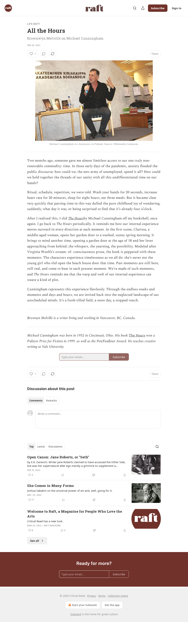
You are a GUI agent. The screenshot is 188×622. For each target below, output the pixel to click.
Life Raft (33, 23)
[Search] (134, 8)
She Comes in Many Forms (50, 485)
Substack (75, 614)
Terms (102, 596)
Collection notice (118, 596)
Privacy (91, 596)
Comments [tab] (35, 400)
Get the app (112, 605)
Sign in (176, 8)
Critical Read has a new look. (45, 521)
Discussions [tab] (55, 446)
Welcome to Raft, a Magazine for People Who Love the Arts (74, 513)
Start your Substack (84, 605)
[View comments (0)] (43, 53)
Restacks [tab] (51, 400)
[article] (94, 466)
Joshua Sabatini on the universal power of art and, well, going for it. (69, 490)
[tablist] (43, 400)
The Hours (76, 218)
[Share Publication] (143, 8)
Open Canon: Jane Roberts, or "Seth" (58, 457)
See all (34, 540)
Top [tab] (31, 446)
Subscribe (157, 8)
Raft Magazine (52, 525)
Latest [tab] (41, 446)
